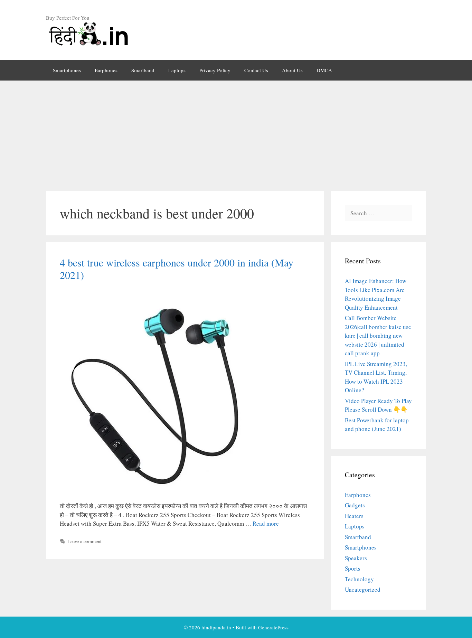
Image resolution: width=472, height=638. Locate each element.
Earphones (106, 70)
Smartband (142, 70)
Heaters (354, 516)
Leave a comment (84, 541)
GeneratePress (273, 627)
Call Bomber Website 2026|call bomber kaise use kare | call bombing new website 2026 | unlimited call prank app (378, 335)
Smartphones (67, 70)
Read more (266, 523)
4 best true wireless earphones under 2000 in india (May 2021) (176, 268)
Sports (352, 568)
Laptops (177, 70)
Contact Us (256, 70)
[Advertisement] (236, 132)
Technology (359, 579)
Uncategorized (362, 589)
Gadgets (355, 505)
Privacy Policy (214, 70)
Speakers (356, 558)
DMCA (324, 70)
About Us (292, 70)
